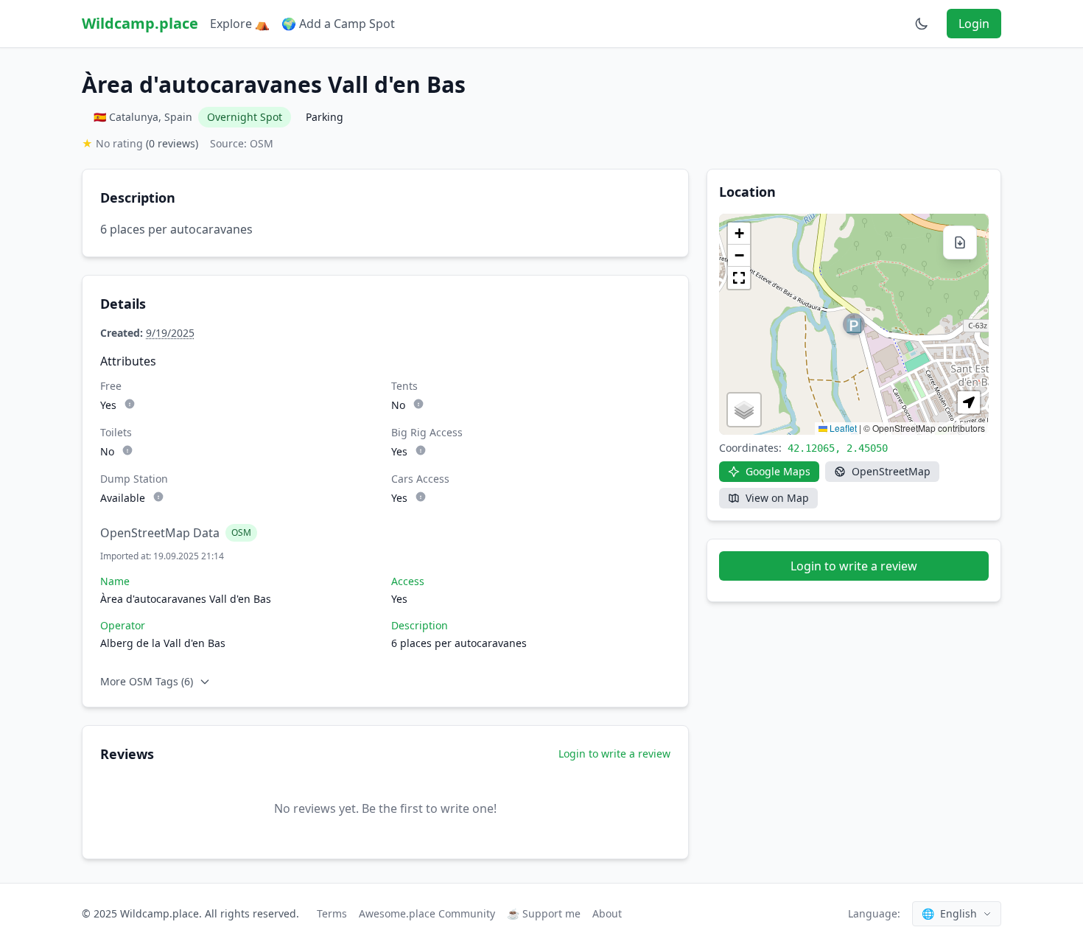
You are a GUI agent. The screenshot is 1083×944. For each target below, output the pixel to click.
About (607, 913)
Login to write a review (614, 754)
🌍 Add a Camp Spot (338, 23)
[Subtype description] (129, 403)
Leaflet (842, 428)
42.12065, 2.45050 (838, 448)
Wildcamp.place (140, 23)
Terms (332, 913)
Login (973, 23)
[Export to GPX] (960, 242)
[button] (854, 324)
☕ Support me (544, 913)
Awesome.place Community (427, 913)
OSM (241, 532)
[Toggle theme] (921, 23)
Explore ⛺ (240, 23)
